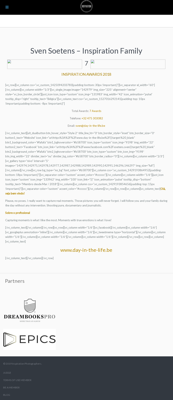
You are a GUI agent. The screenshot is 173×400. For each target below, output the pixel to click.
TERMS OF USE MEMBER (17, 380)
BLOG (6, 394)
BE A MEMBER (11, 387)
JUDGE (7, 372)
